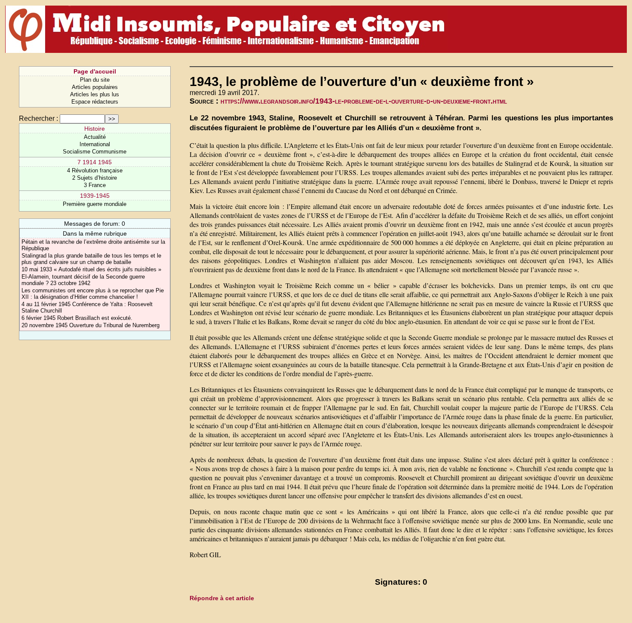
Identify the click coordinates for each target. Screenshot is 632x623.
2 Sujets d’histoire (94, 178)
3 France (95, 185)
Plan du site (95, 80)
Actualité (95, 137)
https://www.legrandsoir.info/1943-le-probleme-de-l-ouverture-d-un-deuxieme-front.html (364, 101)
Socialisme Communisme (94, 151)
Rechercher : (38, 118)
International (95, 144)
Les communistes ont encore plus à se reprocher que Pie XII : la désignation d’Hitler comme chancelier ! (92, 293)
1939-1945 (95, 195)
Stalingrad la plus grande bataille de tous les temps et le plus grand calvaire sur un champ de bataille (91, 258)
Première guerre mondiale (94, 204)
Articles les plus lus (94, 94)
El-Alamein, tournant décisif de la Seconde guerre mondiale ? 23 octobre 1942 (83, 279)
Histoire (94, 128)
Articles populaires (95, 87)
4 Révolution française (95, 170)
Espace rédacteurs (94, 101)
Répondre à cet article (222, 598)
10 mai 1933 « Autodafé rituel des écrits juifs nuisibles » (91, 269)
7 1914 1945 (94, 162)
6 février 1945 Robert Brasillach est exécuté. (76, 318)
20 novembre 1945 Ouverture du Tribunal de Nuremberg (90, 325)
